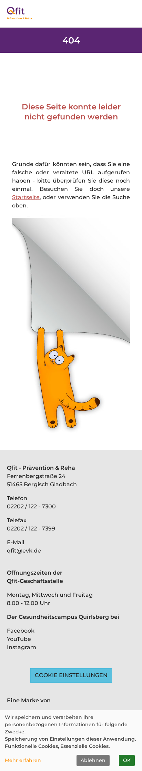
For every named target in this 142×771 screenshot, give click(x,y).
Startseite (26, 197)
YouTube (19, 639)
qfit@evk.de (24, 550)
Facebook (20, 630)
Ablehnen (93, 760)
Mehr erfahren (23, 760)
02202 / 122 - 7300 (31, 506)
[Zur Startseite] (19, 13)
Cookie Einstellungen (71, 675)
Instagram (21, 647)
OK (127, 760)
